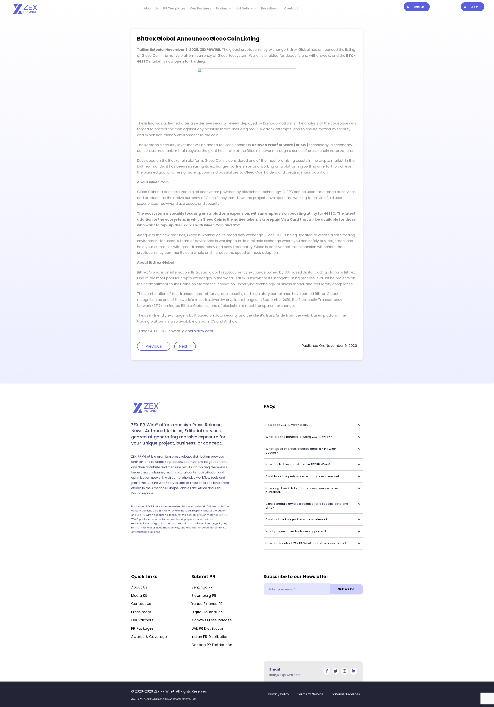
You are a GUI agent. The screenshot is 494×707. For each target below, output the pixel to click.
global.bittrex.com (197, 331)
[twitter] (335, 671)
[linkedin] (353, 671)
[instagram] (344, 671)
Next (183, 346)
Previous (153, 346)
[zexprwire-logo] (26, 4)
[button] (313, 425)
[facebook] (326, 671)
